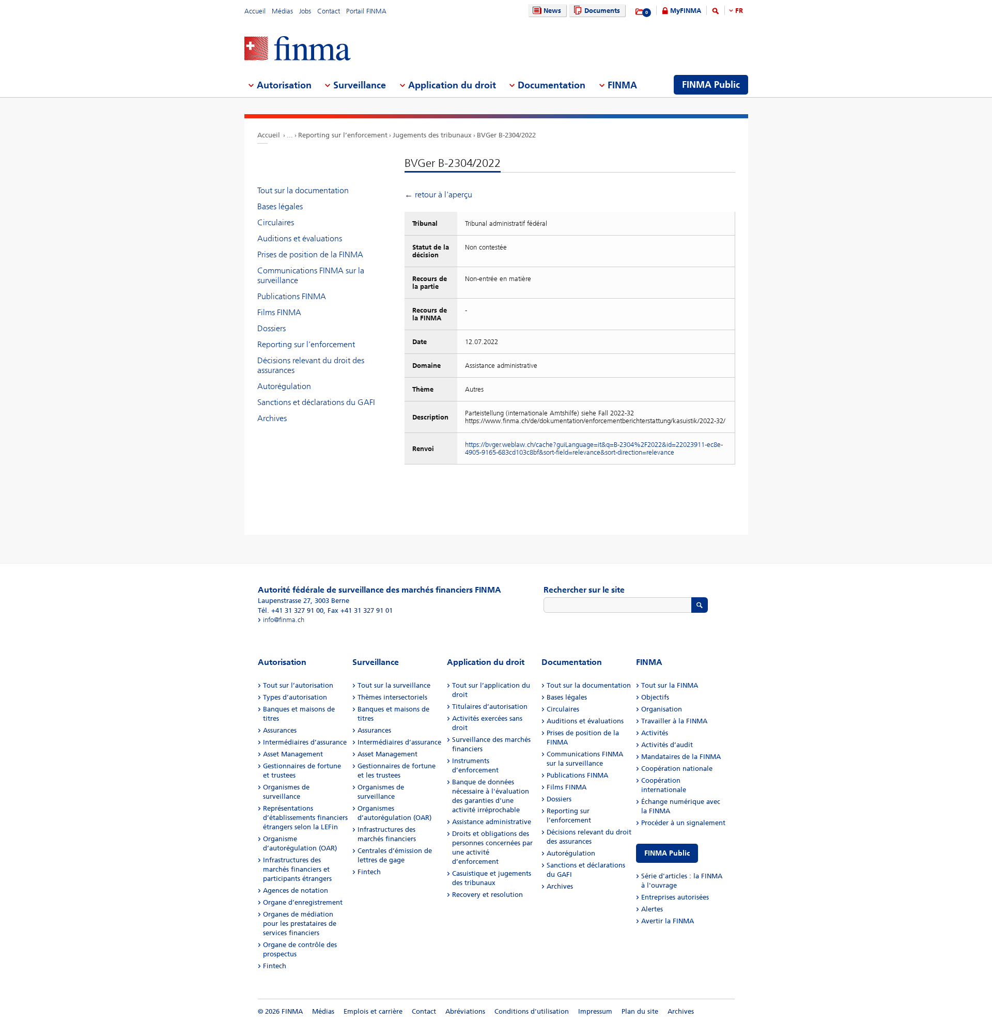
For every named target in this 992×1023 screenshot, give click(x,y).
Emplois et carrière (373, 1011)
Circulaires (275, 222)
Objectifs (655, 697)
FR (739, 10)
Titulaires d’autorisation (490, 706)
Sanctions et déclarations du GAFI (316, 402)
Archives (272, 418)
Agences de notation (295, 890)
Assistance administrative (491, 822)
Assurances (280, 730)
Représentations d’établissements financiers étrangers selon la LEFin (305, 817)
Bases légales (280, 206)
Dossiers (271, 328)
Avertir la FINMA (667, 921)
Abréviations (465, 1011)
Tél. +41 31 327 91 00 (290, 610)
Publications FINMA (291, 296)
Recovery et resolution (487, 894)
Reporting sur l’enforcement (343, 135)
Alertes (652, 909)
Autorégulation (284, 386)
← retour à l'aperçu (438, 194)
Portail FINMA (366, 11)
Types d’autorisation (295, 697)
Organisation (661, 709)
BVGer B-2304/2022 (506, 135)
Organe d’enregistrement (303, 902)
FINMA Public (667, 853)
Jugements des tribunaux (432, 135)
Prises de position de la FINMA (310, 254)
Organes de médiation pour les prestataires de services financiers (299, 923)
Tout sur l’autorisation (298, 685)
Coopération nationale (676, 768)
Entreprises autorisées (675, 897)
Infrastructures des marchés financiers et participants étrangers (297, 869)
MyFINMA (685, 10)
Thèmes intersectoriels (392, 697)
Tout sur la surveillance (394, 685)
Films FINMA (279, 312)
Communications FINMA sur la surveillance (310, 275)
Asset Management (293, 754)
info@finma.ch (283, 620)
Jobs (305, 11)
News (552, 10)
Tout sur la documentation (303, 190)
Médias (282, 11)
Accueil (255, 11)
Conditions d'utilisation (531, 1011)
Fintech (274, 966)
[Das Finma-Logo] (297, 49)
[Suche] (715, 12)
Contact (328, 11)
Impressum (595, 1011)
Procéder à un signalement (683, 823)
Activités (654, 733)
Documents (602, 10)
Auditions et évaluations (299, 238)
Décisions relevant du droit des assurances (310, 365)
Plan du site (640, 1011)
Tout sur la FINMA (669, 685)
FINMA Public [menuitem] (711, 84)
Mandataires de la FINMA (681, 757)
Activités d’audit (667, 745)
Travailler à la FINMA (674, 721)
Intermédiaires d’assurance (305, 742)
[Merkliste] (640, 12)
